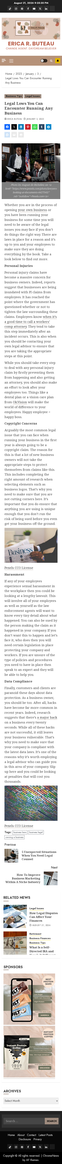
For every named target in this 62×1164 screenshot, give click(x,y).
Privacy (37, 1139)
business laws (19, 832)
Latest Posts (46, 1135)
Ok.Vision (20, 402)
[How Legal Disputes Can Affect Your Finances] (15, 916)
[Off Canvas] (4, 60)
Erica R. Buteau (31, 43)
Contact (31, 1135)
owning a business (14, 837)
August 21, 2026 (41, 925)
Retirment (35, 934)
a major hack (47, 717)
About (20, 1135)
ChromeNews (51, 1156)
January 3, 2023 (35, 119)
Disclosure (25, 1139)
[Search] (51, 60)
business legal (36, 832)
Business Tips (14, 96)
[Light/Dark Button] (43, 60)
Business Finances (40, 938)
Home (11, 1135)
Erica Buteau (14, 119)
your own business (32, 210)
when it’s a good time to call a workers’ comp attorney (30, 322)
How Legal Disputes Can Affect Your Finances (43, 917)
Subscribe (57, 60)
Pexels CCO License (18, 568)
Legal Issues (32, 96)
